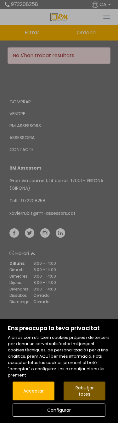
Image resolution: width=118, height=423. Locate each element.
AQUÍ (44, 356)
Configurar (59, 410)
